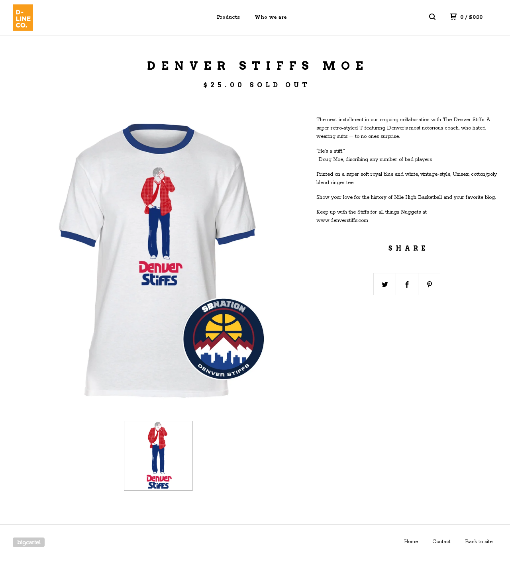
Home (411, 542)
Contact (441, 542)
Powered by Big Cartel (29, 542)
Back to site (478, 542)
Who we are (271, 17)
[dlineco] (54, 17)
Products (228, 17)
